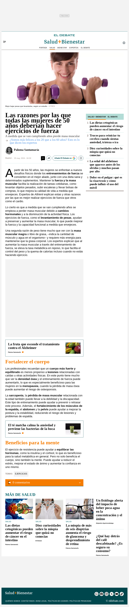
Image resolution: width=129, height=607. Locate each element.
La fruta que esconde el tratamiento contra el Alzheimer (34, 346)
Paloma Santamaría (26, 149)
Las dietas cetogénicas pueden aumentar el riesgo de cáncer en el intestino (106, 126)
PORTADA (43, 48)
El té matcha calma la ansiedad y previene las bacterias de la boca (32, 427)
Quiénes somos (12, 601)
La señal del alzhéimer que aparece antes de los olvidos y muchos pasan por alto (105, 166)
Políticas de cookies (58, 601)
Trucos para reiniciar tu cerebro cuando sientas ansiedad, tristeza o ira (105, 139)
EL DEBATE (85, 48)
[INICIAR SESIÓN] (123, 43)
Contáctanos (28, 601)
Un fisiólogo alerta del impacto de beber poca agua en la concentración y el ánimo (109, 510)
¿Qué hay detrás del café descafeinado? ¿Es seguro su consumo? (109, 543)
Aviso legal (41, 601)
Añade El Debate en (63, 158)
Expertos (73, 48)
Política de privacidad (80, 601)
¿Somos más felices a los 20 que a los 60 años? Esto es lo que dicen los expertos (45, 141)
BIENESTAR (62, 48)
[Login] (123, 43)
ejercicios (21, 474)
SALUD (52, 48)
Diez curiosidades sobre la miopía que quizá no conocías (106, 152)
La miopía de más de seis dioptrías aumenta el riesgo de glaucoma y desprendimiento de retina (78, 535)
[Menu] (3, 37)
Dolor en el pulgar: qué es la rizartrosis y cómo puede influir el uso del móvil (106, 182)
